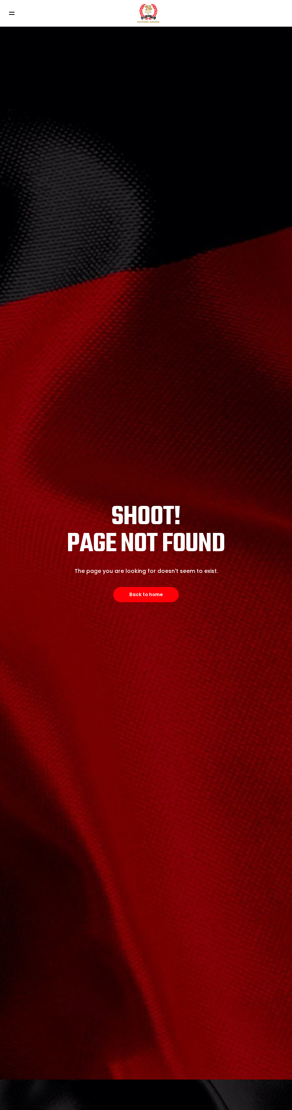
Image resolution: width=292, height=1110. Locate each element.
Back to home (146, 594)
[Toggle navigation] (11, 13)
